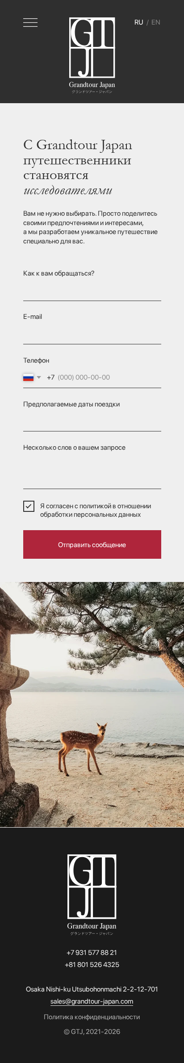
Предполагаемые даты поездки (71, 404)
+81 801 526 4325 (92, 964)
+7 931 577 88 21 (92, 952)
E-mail (32, 316)
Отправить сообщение (92, 544)
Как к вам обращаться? (59, 273)
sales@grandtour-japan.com (91, 1001)
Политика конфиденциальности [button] (92, 1017)
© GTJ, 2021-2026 (92, 1031)
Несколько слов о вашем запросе (74, 447)
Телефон (36, 360)
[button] (30, 22)
